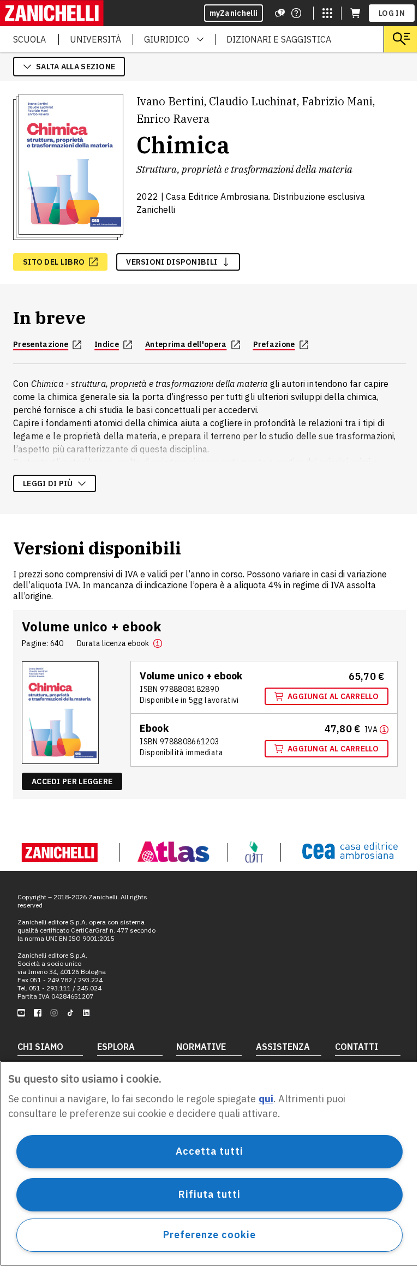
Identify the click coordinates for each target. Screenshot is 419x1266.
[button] (157, 643)
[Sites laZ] (327, 13)
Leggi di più (48, 483)
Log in (392, 13)
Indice (106, 344)
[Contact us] (296, 13)
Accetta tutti (209, 1151)
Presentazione (40, 344)
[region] (209, 1163)
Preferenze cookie (209, 1234)
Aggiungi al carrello (333, 696)
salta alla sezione (75, 66)
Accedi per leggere (72, 781)
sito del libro (54, 262)
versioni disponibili (171, 262)
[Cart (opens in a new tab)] (355, 13)
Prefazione (274, 344)
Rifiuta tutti (209, 1194)
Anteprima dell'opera (185, 344)
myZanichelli (234, 13)
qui (266, 1098)
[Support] (280, 13)
